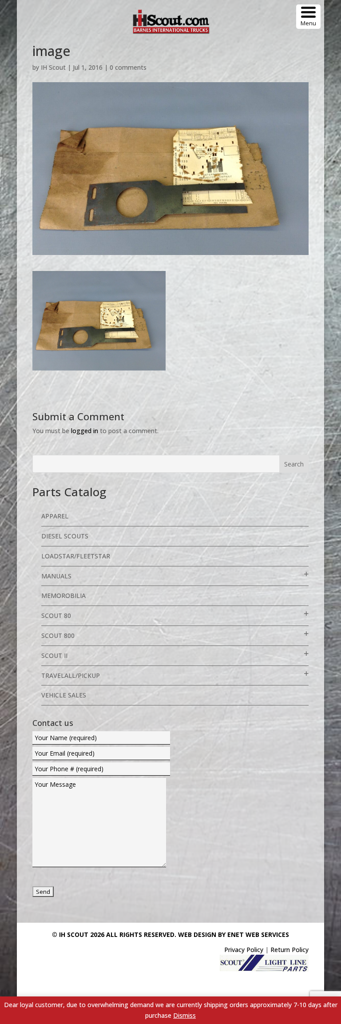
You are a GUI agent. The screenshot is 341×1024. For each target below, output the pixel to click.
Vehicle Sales (63, 695)
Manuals (56, 576)
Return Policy (289, 949)
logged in (84, 430)
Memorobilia (63, 595)
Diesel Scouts (64, 536)
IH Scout (53, 67)
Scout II (54, 655)
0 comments (128, 67)
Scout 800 (58, 635)
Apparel (54, 516)
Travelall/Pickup (70, 675)
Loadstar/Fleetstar (75, 556)
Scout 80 (56, 615)
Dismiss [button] (184, 1015)
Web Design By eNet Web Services (233, 934)
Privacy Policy (243, 949)
